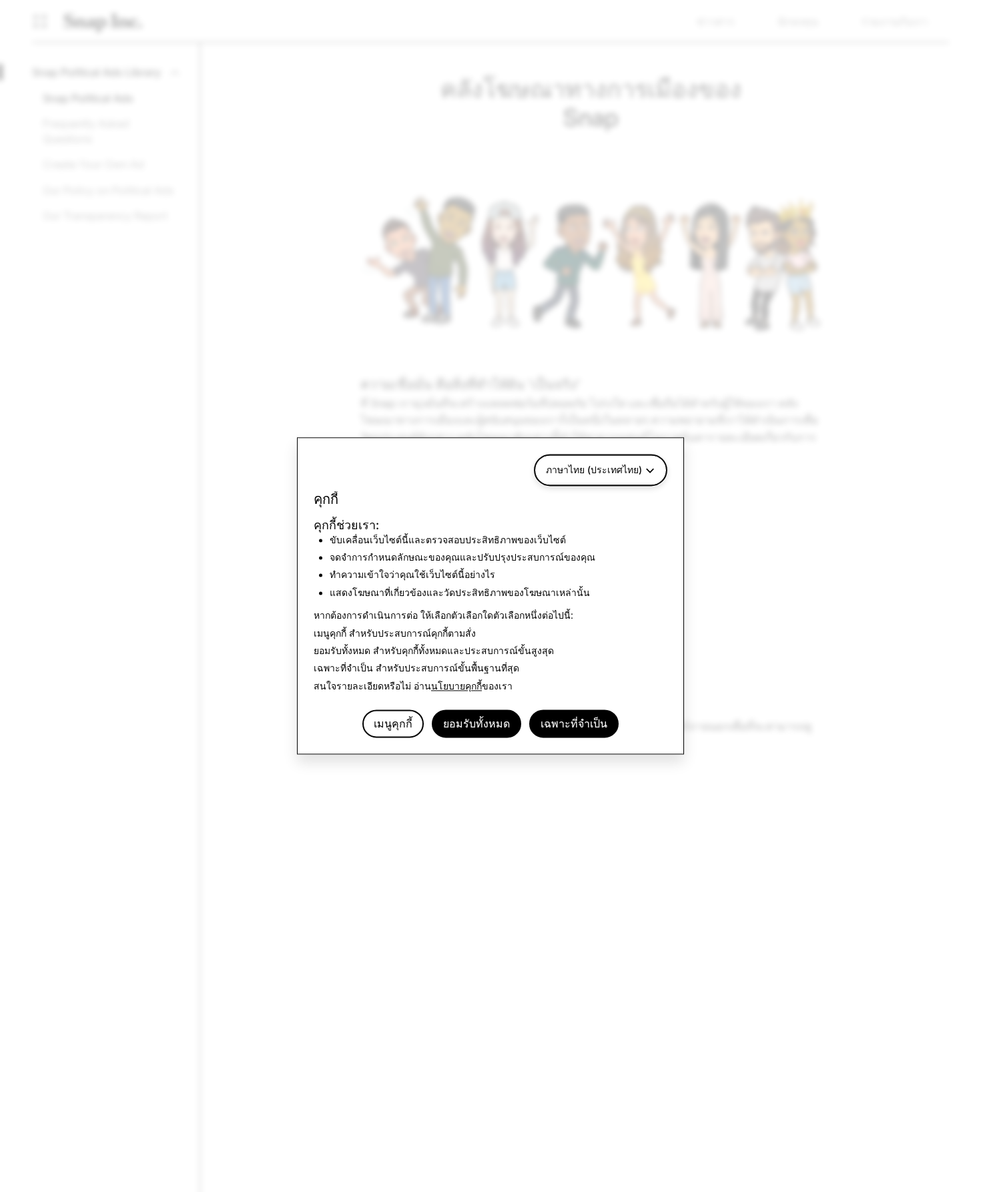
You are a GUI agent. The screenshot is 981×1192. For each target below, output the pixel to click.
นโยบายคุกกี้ (456, 685)
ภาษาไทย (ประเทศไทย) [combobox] (594, 469)
